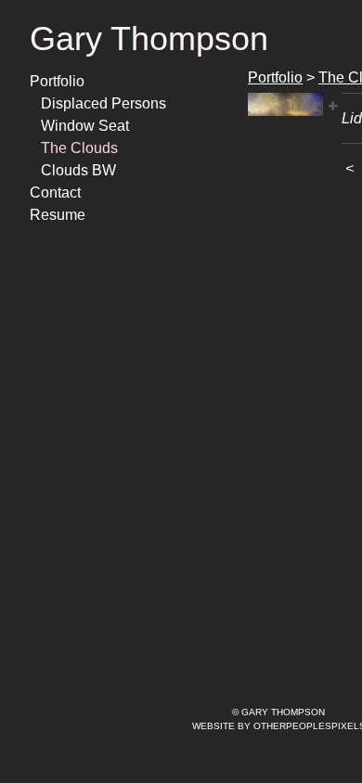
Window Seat (82, 126)
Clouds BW (74, 170)
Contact (54, 193)
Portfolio (57, 81)
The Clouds (76, 148)
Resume (55, 215)
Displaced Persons (98, 104)
